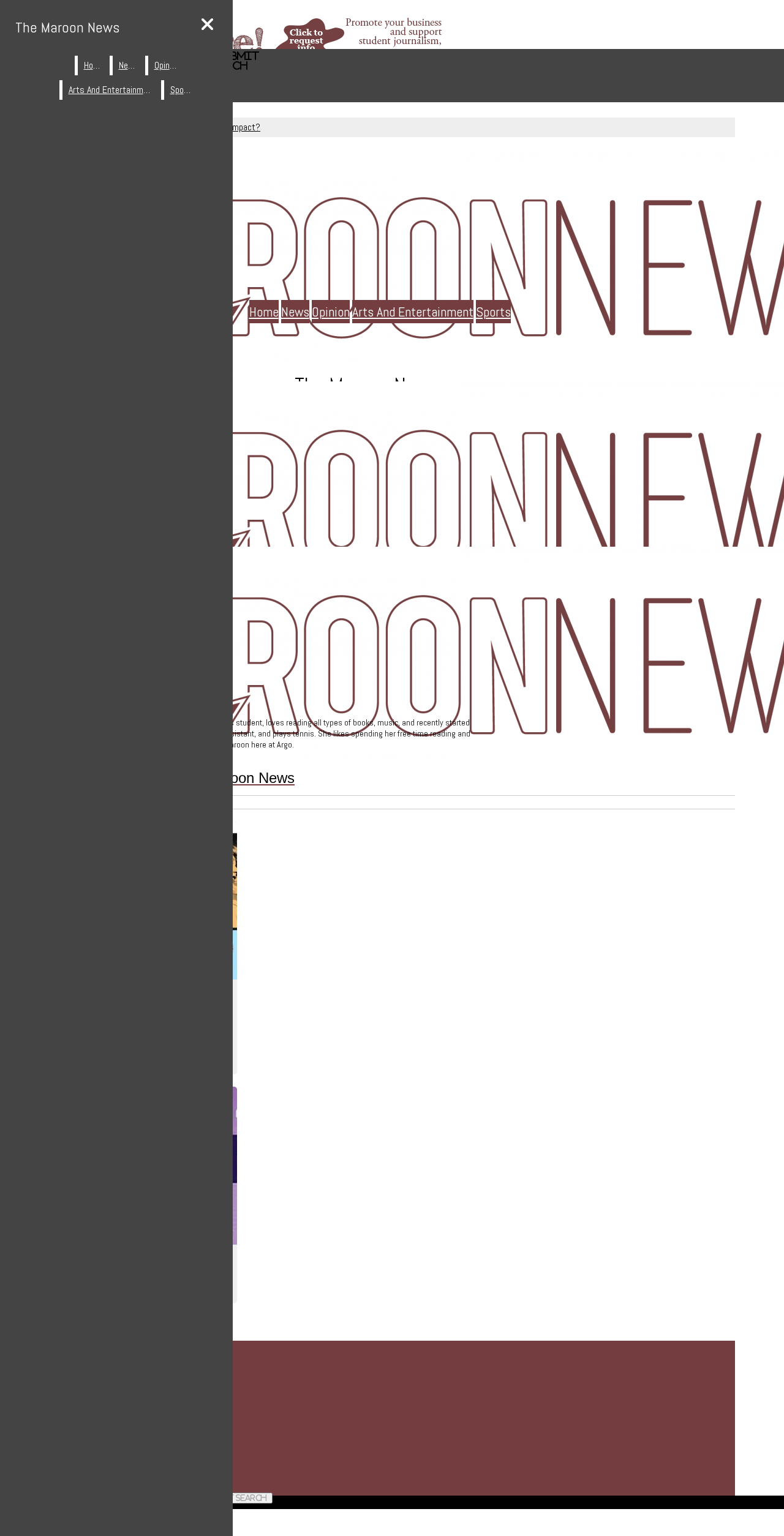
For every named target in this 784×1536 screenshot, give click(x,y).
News (295, 311)
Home (264, 311)
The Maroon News (67, 27)
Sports (493, 311)
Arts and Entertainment (412, 311)
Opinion (331, 311)
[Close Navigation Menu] (207, 24)
